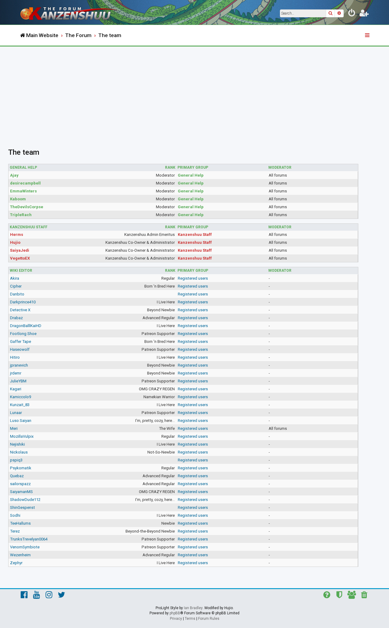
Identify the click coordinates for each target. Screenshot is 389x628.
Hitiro (15, 357)
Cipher (16, 286)
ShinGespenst (22, 507)
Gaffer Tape (20, 341)
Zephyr (16, 563)
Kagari (15, 389)
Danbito (17, 294)
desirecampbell (25, 183)
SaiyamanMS (21, 491)
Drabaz (16, 318)
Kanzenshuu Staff (28, 227)
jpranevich (19, 365)
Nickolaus (19, 452)
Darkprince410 (23, 302)
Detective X (20, 310)
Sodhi (15, 515)
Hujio (15, 242)
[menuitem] (352, 14)
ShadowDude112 (25, 499)
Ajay (14, 175)
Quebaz (17, 476)
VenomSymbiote (25, 547)
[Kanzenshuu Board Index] (69, 12)
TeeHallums (20, 523)
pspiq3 (16, 460)
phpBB (175, 613)
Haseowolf (19, 349)
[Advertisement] (194, 92)
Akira (14, 278)
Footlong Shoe (23, 333)
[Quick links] (367, 35)
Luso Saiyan (20, 420)
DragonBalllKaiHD (25, 325)
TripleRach (21, 214)
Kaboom (18, 199)
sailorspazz (20, 483)
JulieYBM (18, 381)
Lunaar (16, 412)
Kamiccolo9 (20, 397)
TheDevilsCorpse (26, 207)
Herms (16, 234)
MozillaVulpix (22, 436)
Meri (14, 428)
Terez (15, 531)
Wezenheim (20, 555)
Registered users (193, 278)
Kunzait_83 (19, 404)
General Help (23, 167)
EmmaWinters (23, 191)
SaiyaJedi (19, 250)
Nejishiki (17, 444)
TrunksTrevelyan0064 (28, 539)
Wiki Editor (21, 270)
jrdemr (15, 373)
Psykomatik (20, 468)
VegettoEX (20, 258)
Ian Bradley (193, 608)
